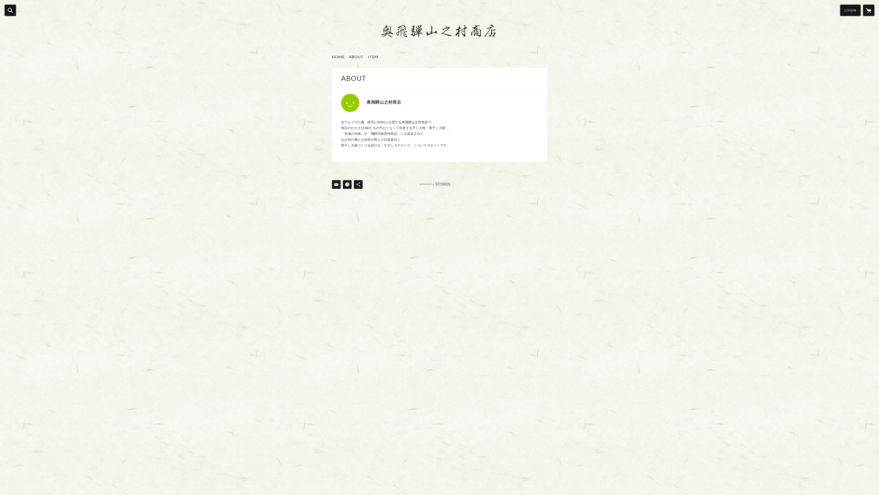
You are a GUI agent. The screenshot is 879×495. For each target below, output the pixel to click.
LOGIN (850, 10)
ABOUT (356, 57)
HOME (338, 57)
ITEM (373, 57)
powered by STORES (435, 184)
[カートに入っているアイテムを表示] (868, 10)
